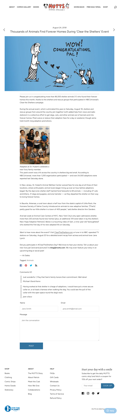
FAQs (52, 373)
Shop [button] (105, 7)
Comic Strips (10, 381)
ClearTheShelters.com (63, 232)
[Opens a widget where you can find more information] (110, 411)
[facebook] (82, 393)
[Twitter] (31, 265)
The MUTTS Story (35, 373)
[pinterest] (93, 393)
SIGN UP (107, 386)
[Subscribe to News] (36, 265)
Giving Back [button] (79, 7)
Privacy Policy (55, 390)
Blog (30, 394)
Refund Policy (55, 398)
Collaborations (34, 390)
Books (7, 373)
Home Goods (10, 386)
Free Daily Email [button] (94, 7)
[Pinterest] (25, 265)
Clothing (8, 377)
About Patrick (33, 377)
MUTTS (94, 409)
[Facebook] (20, 265)
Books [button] (36, 7)
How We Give (33, 386)
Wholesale (54, 381)
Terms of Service (57, 394)
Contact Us (54, 386)
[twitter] (98, 393)
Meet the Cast (34, 381)
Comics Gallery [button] (24, 7)
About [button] (12, 7)
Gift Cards (54, 377)
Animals (30, 260)
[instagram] (88, 393)
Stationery (9, 390)
